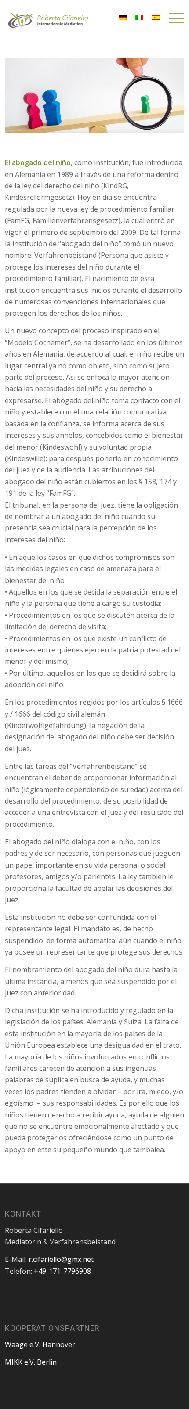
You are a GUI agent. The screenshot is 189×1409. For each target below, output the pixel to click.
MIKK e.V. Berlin (31, 1362)
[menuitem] (101, 18)
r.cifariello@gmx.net (61, 1259)
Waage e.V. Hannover (40, 1344)
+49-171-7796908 (62, 1271)
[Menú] (172, 18)
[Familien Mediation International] (77, 18)
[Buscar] (101, 18)
